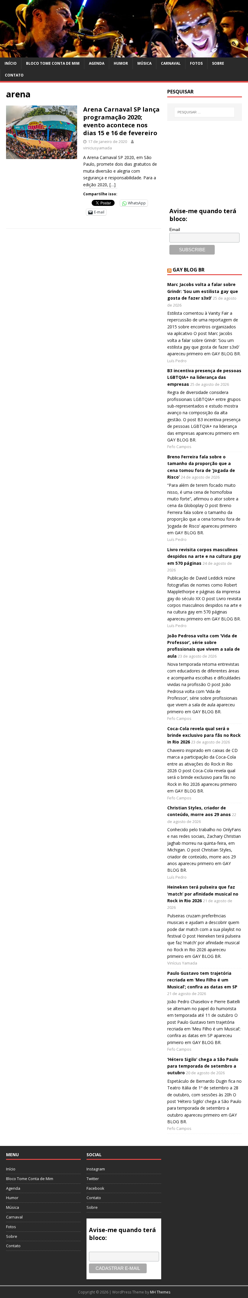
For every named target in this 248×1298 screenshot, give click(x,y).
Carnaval (171, 63)
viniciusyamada (97, 148)
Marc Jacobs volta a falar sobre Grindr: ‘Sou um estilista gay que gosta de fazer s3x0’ (202, 291)
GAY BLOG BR (188, 269)
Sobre (218, 63)
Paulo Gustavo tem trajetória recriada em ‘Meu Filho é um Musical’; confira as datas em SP (202, 980)
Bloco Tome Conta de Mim (53, 63)
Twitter (92, 1178)
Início (11, 63)
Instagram (95, 1169)
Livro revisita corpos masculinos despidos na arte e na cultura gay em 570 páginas (204, 556)
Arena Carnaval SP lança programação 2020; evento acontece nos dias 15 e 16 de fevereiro (121, 121)
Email (174, 229)
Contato (14, 75)
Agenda (96, 63)
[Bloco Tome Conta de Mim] (124, 54)
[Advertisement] (204, 157)
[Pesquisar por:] (204, 112)
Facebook (95, 1188)
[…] (112, 184)
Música (144, 63)
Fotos (196, 63)
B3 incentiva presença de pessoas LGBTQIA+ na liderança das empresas (204, 377)
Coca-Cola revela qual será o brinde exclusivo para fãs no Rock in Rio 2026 (204, 735)
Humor (121, 63)
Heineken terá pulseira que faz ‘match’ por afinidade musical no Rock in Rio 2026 (202, 893)
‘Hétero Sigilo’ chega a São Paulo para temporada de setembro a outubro (202, 1066)
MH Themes (160, 1292)
